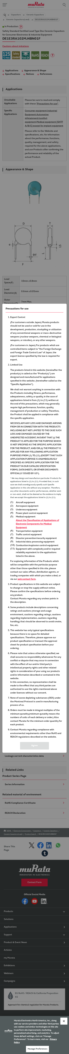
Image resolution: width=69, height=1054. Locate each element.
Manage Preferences (37, 1049)
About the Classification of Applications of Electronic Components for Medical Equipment (37, 524)
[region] (34, 1035)
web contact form (26, 579)
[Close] (63, 1021)
